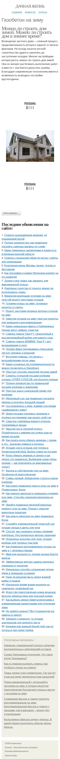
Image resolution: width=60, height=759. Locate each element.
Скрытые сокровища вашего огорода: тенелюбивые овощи (26, 423)
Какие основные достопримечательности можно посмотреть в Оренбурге (28, 366)
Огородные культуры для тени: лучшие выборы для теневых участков (27, 541)
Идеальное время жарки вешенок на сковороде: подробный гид (26, 586)
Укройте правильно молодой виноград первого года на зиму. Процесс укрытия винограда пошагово (26, 508)
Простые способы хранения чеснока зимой (31, 372)
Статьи (42, 12)
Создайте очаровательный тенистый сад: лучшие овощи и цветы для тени (28, 525)
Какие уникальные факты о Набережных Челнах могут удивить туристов (28, 328)
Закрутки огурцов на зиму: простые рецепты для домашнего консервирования (30, 320)
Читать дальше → (11, 213)
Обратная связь (11, 755)
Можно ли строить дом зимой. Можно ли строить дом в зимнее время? (27, 32)
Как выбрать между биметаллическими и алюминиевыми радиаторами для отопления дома (28, 603)
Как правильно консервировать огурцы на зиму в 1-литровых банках (29, 548)
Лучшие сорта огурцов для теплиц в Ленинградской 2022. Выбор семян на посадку (29, 449)
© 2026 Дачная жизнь (13, 743)
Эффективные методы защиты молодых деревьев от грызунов (28, 563)
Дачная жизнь (30, 6)
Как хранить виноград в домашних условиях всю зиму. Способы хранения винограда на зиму (30, 497)
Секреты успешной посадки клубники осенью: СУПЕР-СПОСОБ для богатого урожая (30, 377)
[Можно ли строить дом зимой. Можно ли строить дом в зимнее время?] (30, 146)
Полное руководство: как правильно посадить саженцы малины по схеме (24, 244)
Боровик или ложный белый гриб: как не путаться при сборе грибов (27, 628)
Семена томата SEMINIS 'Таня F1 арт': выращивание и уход (27, 343)
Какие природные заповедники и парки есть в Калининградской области (29, 252)
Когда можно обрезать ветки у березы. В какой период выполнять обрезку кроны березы (28, 723)
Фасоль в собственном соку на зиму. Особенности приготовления (25, 472)
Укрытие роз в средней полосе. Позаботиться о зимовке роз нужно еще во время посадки (27, 432)
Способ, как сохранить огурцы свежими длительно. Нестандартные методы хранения (29, 533)
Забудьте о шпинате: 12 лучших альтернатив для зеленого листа (22, 620)
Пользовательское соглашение (25, 747)
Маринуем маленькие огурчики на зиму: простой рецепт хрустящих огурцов (27, 297)
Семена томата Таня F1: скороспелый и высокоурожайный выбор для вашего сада (27, 335)
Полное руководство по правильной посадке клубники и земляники (25, 385)
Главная (17, 12)
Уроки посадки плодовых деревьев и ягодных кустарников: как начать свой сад (26, 415)
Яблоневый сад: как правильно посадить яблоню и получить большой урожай (28, 400)
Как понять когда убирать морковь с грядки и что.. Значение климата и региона (29, 442)
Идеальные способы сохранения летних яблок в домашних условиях (28, 571)
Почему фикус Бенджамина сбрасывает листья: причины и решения (27, 351)
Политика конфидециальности (16, 751)
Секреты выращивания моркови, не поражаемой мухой (24, 237)
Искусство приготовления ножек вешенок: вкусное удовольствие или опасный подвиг (29, 594)
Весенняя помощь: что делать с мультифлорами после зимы (22, 358)
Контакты (8, 747)
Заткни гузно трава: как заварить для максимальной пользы (25, 282)
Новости (30, 12)
